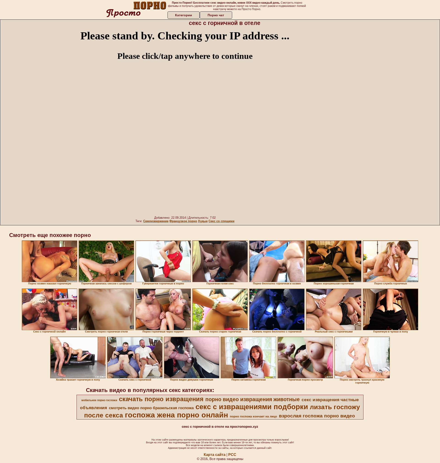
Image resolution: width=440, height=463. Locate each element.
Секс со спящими (221, 221)
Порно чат (216, 15)
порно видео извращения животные (252, 399)
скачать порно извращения (161, 399)
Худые (203, 221)
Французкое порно (183, 221)
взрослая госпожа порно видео (317, 416)
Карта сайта (215, 455)
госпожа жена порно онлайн (176, 415)
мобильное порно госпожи (99, 400)
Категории (183, 15)
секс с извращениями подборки (251, 407)
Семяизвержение (155, 221)
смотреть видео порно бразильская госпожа (151, 408)
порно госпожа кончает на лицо (253, 416)
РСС (232, 455)
